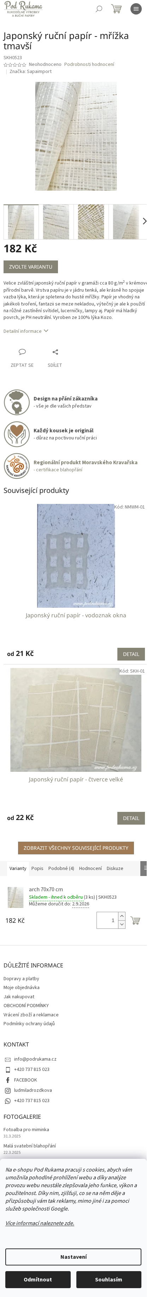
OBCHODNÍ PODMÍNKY (26, 1005)
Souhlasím (108, 1280)
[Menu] (136, 9)
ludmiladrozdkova (33, 1090)
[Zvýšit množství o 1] (121, 916)
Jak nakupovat (19, 996)
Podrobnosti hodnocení (89, 64)
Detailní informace (23, 331)
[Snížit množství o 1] (121, 924)
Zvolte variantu (30, 266)
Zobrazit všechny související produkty (76, 847)
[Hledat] (99, 9)
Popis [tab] (37, 868)
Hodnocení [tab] (90, 868)
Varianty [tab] (18, 868)
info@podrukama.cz (35, 1059)
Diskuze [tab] (115, 868)
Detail (131, 654)
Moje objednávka (22, 987)
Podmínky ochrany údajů (29, 1023)
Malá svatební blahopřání (30, 1146)
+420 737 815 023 (31, 1069)
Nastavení (73, 1257)
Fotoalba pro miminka (26, 1130)
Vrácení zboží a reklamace (31, 1014)
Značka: (31, 71)
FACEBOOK (25, 1080)
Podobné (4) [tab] (61, 868)
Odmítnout (38, 1280)
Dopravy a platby (21, 978)
